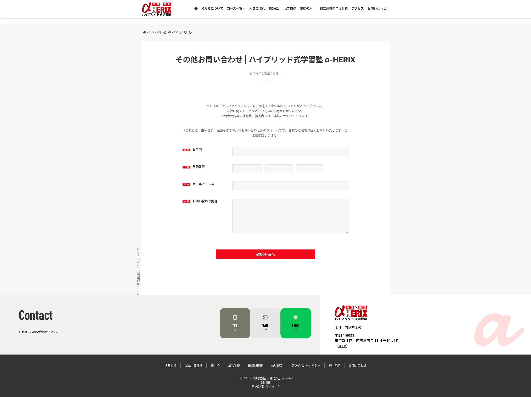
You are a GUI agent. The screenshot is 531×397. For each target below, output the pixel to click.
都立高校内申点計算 (334, 8)
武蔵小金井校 (193, 365)
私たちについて (212, 8)
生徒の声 (306, 8)
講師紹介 (275, 8)
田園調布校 (255, 365)
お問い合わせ (377, 8)
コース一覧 (234, 8)
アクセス (358, 8)
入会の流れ (257, 8)
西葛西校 (170, 365)
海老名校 (234, 365)
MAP (342, 345)
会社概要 (277, 365)
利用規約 (334, 365)
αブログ (290, 8)
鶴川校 (215, 365)
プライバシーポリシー (305, 365)
